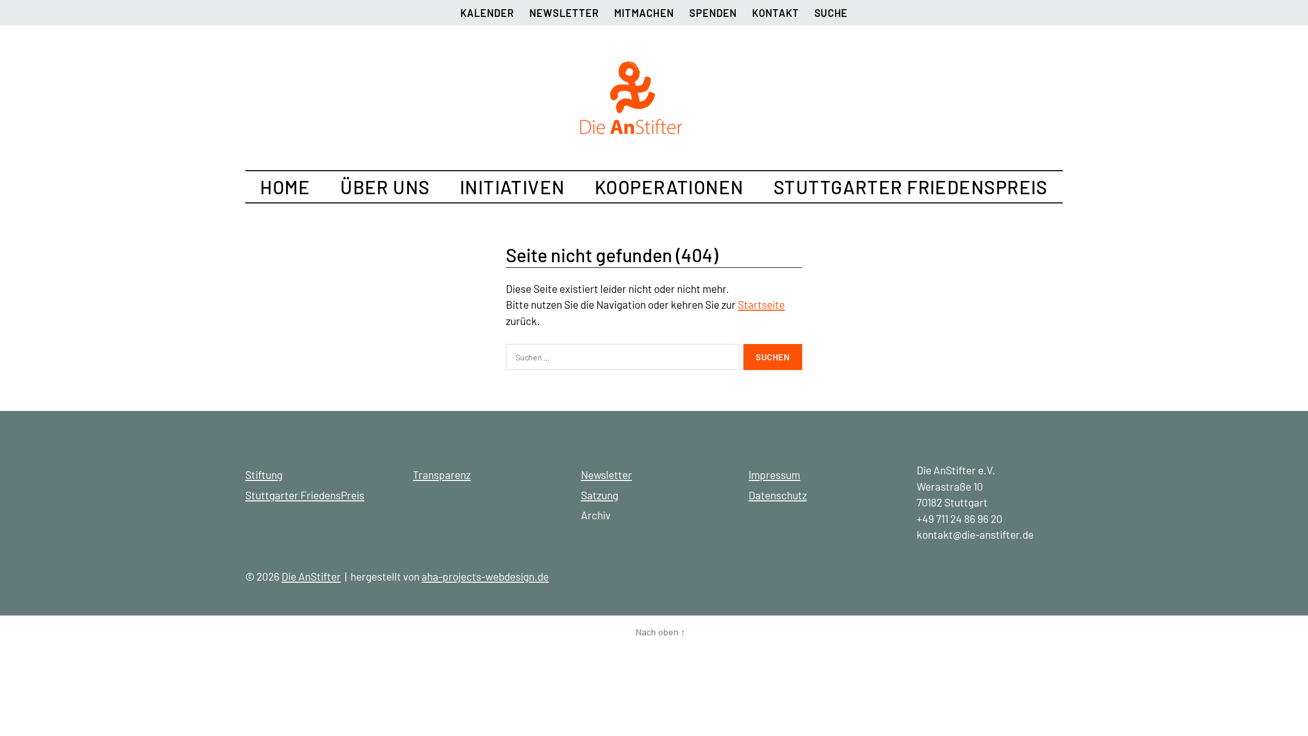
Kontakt (775, 13)
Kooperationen (669, 187)
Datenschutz (778, 495)
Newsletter (564, 13)
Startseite (761, 304)
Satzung (599, 495)
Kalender (487, 13)
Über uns (385, 187)
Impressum (774, 474)
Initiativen (512, 187)
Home (285, 187)
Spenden (713, 13)
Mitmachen (644, 13)
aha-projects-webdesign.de (485, 576)
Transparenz (442, 474)
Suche (831, 13)
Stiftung (264, 474)
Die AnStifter (311, 576)
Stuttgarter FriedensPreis (911, 187)
